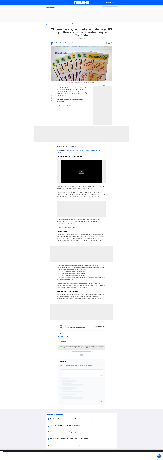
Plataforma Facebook (83, 347)
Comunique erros (64, 336)
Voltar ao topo (62, 341)
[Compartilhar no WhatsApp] (106, 43)
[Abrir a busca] (115, 2)
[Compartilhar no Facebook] (109, 43)
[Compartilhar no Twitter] (111, 43)
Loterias (52, 7)
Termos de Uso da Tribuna (73, 347)
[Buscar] (117, 7)
